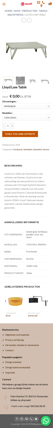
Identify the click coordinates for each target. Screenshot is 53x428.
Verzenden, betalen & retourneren (22, 345)
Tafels (43, 10)
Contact (9, 350)
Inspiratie (10, 372)
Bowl (8, 315)
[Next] (46, 50)
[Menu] (4, 4)
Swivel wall (32, 315)
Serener (46, 149)
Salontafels (15, 14)
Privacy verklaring (14, 339)
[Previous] (7, 50)
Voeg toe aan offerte (20, 133)
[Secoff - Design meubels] (26, 4)
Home (8, 10)
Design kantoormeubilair (17, 367)
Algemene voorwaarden (17, 334)
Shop (17, 10)
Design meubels (13, 362)
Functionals (18, 149)
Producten (29, 10)
